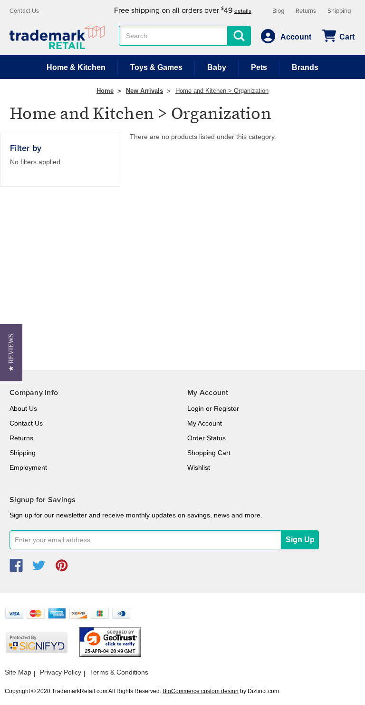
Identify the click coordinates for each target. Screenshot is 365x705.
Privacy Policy (60, 672)
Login (195, 408)
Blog (278, 11)
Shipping (339, 11)
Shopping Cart (209, 453)
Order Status (206, 438)
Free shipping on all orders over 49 (182, 10)
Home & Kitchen (76, 67)
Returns (306, 11)
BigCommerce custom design (201, 691)
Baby (216, 67)
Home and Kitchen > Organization (222, 90)
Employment (28, 467)
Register (226, 408)
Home (105, 90)
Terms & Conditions (119, 672)
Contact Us (24, 11)
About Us (23, 408)
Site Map (18, 672)
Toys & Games (156, 67)
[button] (11, 352)
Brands (305, 67)
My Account (204, 423)
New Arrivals (144, 90)
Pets (259, 67)
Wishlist (198, 467)
